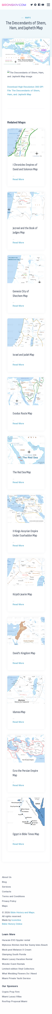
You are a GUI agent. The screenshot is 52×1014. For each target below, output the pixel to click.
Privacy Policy (9, 901)
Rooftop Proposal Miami (14, 1001)
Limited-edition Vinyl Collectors (18, 968)
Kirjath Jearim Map (22, 594)
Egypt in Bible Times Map (26, 834)
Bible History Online (12, 924)
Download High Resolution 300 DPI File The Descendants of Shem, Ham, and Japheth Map (25, 90)
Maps (28, 18)
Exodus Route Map (22, 413)
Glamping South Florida (14, 954)
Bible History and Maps (22, 912)
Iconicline (16, 920)
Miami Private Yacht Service (16, 978)
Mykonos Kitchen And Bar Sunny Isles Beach (25, 945)
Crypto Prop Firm (11, 991)
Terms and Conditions (13, 896)
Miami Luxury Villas (12, 996)
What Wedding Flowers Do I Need (19, 973)
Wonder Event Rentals (13, 964)
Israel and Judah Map (23, 355)
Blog (4, 882)
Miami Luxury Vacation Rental (17, 959)
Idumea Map (19, 712)
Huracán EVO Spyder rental (16, 940)
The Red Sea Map (22, 472)
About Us (6, 877)
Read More (18, 179)
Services (6, 886)
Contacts (6, 891)
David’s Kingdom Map (24, 653)
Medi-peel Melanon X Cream (16, 949)
